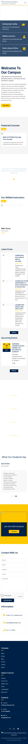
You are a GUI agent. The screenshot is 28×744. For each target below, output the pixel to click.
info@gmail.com (6, 717)
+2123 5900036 (5, 711)
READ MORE (6, 105)
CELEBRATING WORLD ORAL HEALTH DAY (19, 307)
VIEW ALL (14, 332)
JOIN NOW (14, 531)
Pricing (3, 656)
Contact (3, 664)
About (2, 653)
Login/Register (5, 689)
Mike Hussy (5, 228)
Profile (2, 686)
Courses (3, 678)
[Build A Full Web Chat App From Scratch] (3, 133)
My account (4, 692)
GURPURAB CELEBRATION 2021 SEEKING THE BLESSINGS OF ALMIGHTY (18, 348)
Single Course (4, 684)
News (2, 659)
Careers (3, 662)
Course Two (4, 681)
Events (3, 667)
